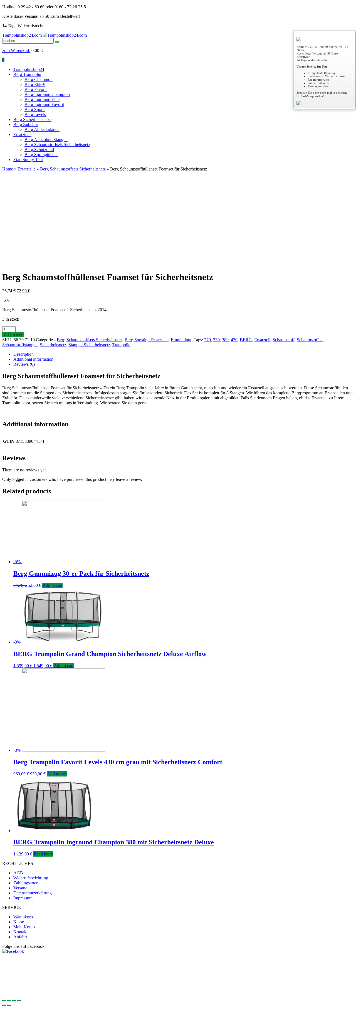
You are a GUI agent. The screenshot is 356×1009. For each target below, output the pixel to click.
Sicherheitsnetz (53, 344)
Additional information (33, 359)
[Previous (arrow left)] (4, 1005)
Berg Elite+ (34, 84)
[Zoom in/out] (19, 1000)
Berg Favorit (35, 89)
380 (225, 339)
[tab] (183, 354)
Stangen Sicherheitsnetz (89, 344)
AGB (18, 872)
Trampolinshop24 (28, 69)
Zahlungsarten (25, 883)
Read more (43, 854)
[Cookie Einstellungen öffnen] (44, 994)
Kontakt (20, 931)
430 (234, 339)
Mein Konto (24, 926)
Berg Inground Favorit (44, 104)
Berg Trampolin (27, 74)
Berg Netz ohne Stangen (46, 139)
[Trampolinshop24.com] (65, 35)
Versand (20, 888)
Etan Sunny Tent (28, 159)
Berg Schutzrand (39, 149)
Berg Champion (38, 79)
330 (216, 339)
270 (207, 339)
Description (23, 354)
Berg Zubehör (25, 124)
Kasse (18, 921)
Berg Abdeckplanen (42, 129)
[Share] (9, 1000)
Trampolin (121, 344)
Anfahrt (20, 936)
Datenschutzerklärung (32, 893)
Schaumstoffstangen (20, 344)
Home (7, 169)
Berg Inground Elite (42, 99)
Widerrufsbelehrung (30, 878)
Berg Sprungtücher (41, 154)
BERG (246, 339)
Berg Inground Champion (47, 94)
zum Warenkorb (16, 50)
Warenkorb (23, 916)
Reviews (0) (24, 364)
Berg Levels (35, 114)
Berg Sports (34, 109)
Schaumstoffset (310, 339)
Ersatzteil (262, 339)
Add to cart (13, 335)
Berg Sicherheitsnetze (32, 119)
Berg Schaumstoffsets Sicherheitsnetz (57, 144)
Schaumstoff (284, 339)
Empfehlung (181, 339)
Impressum (23, 898)
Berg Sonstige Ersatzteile (147, 339)
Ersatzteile (22, 134)
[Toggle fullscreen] (14, 1000)
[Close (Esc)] (4, 1000)
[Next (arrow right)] (9, 1005)
